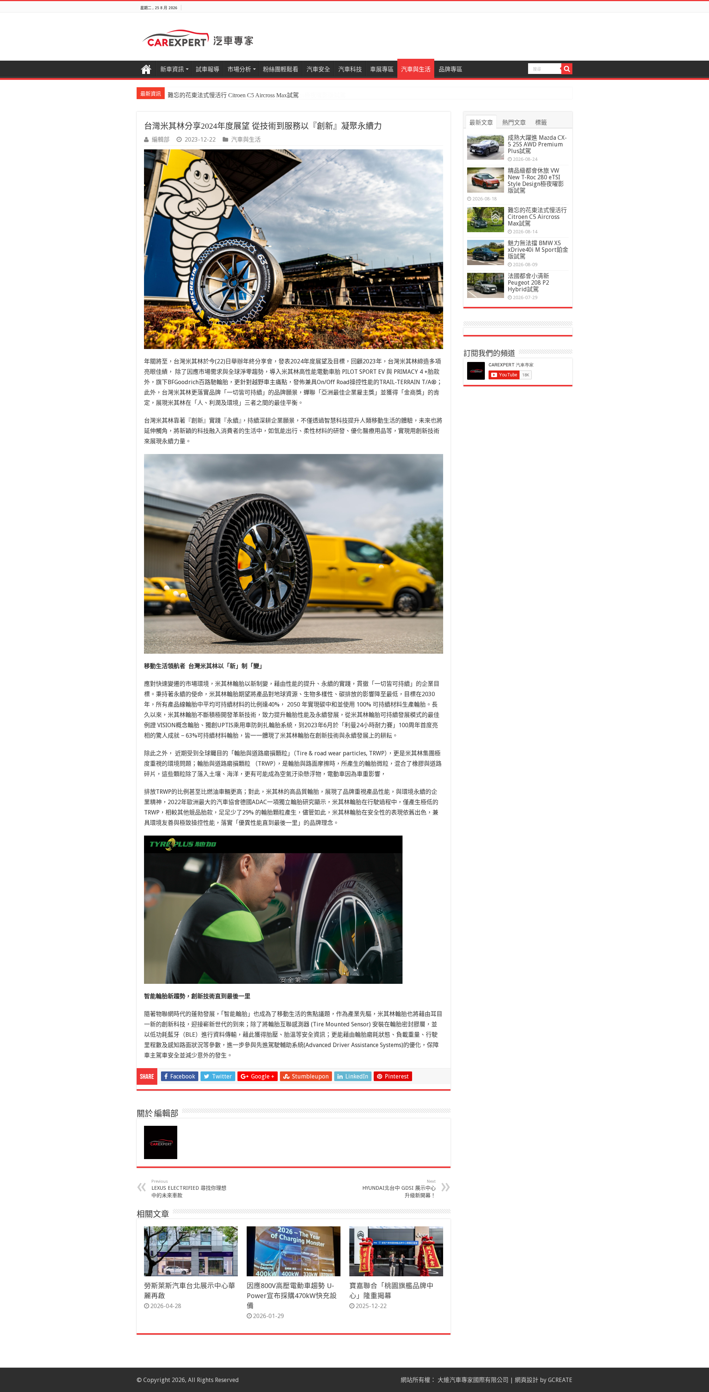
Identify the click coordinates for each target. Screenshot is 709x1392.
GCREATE (560, 1379)
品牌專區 (450, 69)
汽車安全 (318, 69)
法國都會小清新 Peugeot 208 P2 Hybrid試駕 (528, 282)
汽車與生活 (416, 69)
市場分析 (239, 69)
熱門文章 (514, 122)
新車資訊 (172, 69)
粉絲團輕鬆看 (280, 69)
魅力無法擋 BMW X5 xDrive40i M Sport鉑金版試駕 (538, 250)
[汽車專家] (197, 36)
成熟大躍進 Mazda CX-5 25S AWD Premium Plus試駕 (537, 144)
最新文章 (481, 122)
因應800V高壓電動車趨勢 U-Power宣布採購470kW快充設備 (292, 1296)
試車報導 (207, 69)
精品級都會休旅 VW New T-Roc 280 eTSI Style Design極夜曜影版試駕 (536, 180)
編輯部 (160, 139)
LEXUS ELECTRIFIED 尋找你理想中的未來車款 (188, 1188)
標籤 (541, 122)
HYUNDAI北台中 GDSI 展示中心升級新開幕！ (399, 1188)
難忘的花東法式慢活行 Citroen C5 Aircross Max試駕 (233, 95)
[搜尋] (566, 68)
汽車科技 (350, 69)
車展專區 (382, 69)
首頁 (146, 68)
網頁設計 (526, 1379)
